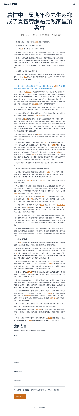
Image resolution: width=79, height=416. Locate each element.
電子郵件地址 (18, 371)
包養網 (36, 42)
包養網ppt (38, 310)
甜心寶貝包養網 (37, 115)
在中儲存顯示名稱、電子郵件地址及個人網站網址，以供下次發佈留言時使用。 (39, 390)
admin (28, 35)
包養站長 (16, 193)
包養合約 (56, 86)
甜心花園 (30, 199)
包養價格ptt (53, 298)
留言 (15, 335)
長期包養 (46, 143)
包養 (21, 49)
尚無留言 (57, 35)
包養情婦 (28, 296)
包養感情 (54, 145)
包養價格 (35, 104)
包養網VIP (28, 92)
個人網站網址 (17, 381)
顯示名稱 (16, 362)
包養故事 (33, 155)
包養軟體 (29, 272)
